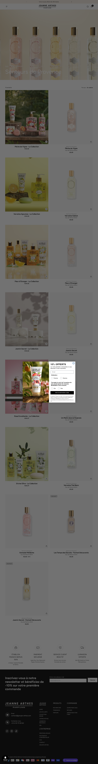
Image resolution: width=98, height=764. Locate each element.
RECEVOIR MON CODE (62, 392)
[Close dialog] (74, 363)
